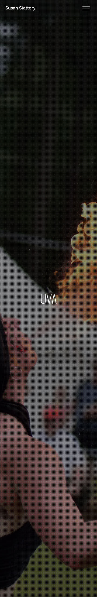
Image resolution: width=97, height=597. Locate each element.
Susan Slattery (20, 8)
